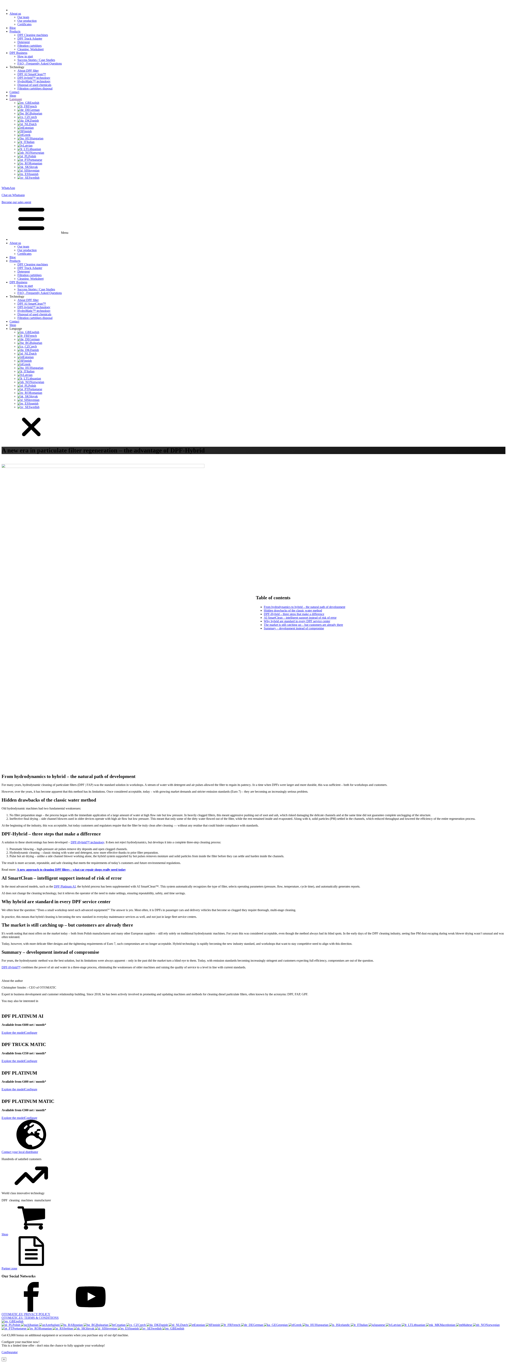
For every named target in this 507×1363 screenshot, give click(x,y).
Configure (31, 1032)
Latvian (396, 1325)
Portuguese (19, 1328)
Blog (13, 28)
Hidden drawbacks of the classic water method (293, 610)
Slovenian (111, 1328)
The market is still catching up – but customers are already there (303, 624)
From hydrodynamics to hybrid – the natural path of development (304, 607)
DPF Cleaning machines (32, 35)
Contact (14, 92)
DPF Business (18, 52)
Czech (142, 1325)
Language (16, 99)
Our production (27, 20)
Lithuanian (419, 1325)
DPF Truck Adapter (29, 38)
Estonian (200, 1325)
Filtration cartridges (29, 45)
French (236, 1325)
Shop (13, 95)
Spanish (134, 1328)
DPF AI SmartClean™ (31, 74)
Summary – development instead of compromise (294, 628)
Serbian (69, 1328)
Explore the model (13, 1032)
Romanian (46, 1328)
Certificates (24, 24)
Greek (298, 1325)
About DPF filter (28, 70)
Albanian (33, 1325)
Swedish (156, 1328)
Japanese (380, 1325)
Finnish (216, 1325)
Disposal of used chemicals (34, 85)
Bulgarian (102, 1325)
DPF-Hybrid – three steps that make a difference (294, 614)
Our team (23, 17)
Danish (164, 1325)
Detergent (23, 42)
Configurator (10, 1352)
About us (15, 13)
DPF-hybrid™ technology (33, 77)
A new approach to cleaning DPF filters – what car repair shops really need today (71, 869)
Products (15, 31)
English (18, 1321)
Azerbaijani (52, 1325)
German (258, 1325)
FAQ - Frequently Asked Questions (39, 63)
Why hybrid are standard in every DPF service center (297, 621)
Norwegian (493, 1325)
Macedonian (448, 1325)
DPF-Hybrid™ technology (87, 842)
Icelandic (345, 1325)
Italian (364, 1325)
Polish (16, 1325)
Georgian (282, 1325)
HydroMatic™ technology (34, 81)
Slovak (90, 1328)
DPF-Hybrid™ (11, 967)
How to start (25, 56)
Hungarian (322, 1325)
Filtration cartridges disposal (34, 88)
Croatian (120, 1325)
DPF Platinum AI (65, 886)
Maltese (467, 1325)
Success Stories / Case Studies (36, 60)
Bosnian (78, 1325)
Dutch (184, 1325)
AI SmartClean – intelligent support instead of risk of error (300, 617)
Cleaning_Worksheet (30, 49)
